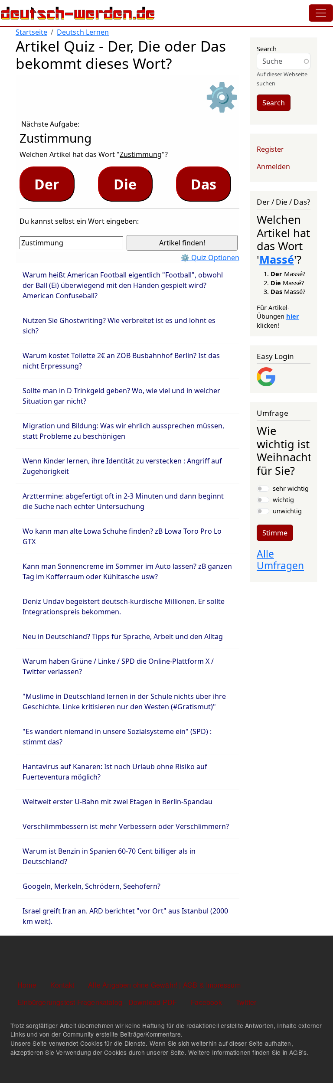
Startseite (31, 32)
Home (26, 985)
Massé (276, 259)
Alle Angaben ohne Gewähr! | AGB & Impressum (164, 985)
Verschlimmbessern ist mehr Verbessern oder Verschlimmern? (126, 826)
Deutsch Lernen (83, 32)
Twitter (246, 1002)
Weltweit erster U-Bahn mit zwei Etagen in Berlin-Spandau (117, 801)
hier (292, 316)
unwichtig (287, 510)
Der (46, 184)
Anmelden (273, 166)
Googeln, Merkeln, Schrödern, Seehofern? (91, 886)
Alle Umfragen (280, 559)
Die (125, 184)
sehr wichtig (291, 488)
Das (203, 184)
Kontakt (62, 985)
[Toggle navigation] (321, 13)
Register (270, 149)
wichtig (283, 499)
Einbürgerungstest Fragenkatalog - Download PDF (97, 1002)
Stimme (274, 533)
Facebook (206, 1002)
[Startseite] (78, 13)
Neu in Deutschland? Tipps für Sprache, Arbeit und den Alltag (123, 636)
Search (267, 48)
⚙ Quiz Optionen (210, 257)
